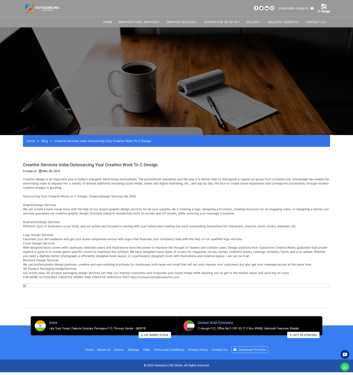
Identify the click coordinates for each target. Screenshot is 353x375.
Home (107, 22)
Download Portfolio (252, 349)
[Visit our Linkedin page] (267, 8)
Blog (45, 141)
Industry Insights (282, 22)
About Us (103, 349)
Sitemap (133, 349)
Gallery (252, 22)
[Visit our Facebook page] (256, 8)
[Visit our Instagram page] (272, 8)
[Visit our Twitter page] (261, 8)
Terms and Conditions (169, 349)
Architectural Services (138, 22)
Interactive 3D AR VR (221, 22)
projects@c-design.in (294, 8)
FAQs (146, 349)
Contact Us (315, 22)
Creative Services (181, 22)
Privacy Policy (198, 349)
